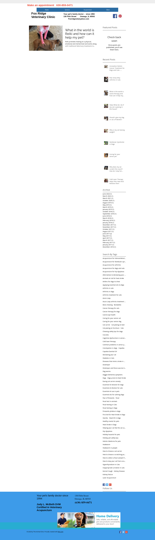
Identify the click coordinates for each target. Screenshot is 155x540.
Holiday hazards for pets (111, 434)
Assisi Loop (107, 298)
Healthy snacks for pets (111, 421)
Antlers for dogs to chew (111, 282)
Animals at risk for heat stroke (113, 278)
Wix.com (60, 532)
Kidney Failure (108, 474)
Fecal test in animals (110, 401)
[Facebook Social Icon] (115, 16)
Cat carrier (106, 325)
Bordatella (117, 305)
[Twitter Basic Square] (107, 484)
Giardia (105, 418)
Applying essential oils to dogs (113, 285)
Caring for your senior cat (112, 318)
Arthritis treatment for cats (112, 295)
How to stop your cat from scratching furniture (114, 461)
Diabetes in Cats (108, 358)
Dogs (104, 378)
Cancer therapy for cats (111, 308)
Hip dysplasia (107, 431)
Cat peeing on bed (117, 325)
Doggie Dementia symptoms (113, 375)
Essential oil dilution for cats (113, 388)
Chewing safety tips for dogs (113, 331)
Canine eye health (109, 315)
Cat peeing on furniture (111, 328)
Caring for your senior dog (112, 321)
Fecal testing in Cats (110, 405)
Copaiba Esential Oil (110, 351)
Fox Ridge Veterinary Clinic (43, 15)
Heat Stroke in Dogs (110, 425)
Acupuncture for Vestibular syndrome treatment (114, 262)
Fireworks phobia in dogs (111, 411)
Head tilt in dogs (115, 418)
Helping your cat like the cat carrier (114, 428)
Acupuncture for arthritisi (112, 265)
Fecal (117, 398)
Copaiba (121, 348)
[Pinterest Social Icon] (120, 16)
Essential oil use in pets (111, 391)
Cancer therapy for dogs (111, 312)
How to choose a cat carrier (112, 451)
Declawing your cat (109, 355)
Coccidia (106, 335)
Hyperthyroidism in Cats (111, 464)
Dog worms (107, 371)
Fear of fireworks (108, 398)
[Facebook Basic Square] (104, 484)
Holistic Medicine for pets (112, 441)
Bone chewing (108, 305)
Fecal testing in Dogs (110, 408)
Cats (122, 328)
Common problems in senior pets (114, 345)
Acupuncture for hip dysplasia (113, 272)
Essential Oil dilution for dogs (113, 385)
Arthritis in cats (108, 288)
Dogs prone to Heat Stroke (116, 378)
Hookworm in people (110, 448)
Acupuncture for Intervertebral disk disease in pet (114, 258)
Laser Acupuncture (109, 478)
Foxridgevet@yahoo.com (78, 19)
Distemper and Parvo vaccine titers (114, 368)
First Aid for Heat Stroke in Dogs (114, 415)
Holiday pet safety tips (110, 438)
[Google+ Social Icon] (126, 532)
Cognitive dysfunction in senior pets (114, 338)
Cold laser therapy (109, 341)
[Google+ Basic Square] (110, 484)
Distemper (106, 365)
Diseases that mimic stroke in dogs (114, 361)
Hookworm (106, 444)
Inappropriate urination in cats (114, 468)
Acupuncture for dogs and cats (114, 268)
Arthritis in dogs (108, 292)
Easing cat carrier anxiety (112, 381)
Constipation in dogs (110, 348)
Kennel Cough (108, 471)
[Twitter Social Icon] (123, 532)
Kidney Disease (119, 471)
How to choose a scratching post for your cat (114, 454)
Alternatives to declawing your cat (114, 275)
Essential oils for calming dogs (113, 395)
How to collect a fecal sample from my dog (114, 458)
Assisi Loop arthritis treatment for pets (114, 302)
